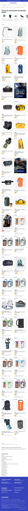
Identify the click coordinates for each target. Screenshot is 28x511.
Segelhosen (3, 460)
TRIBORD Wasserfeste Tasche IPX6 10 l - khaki (20, 40)
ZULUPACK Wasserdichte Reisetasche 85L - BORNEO (7, 271)
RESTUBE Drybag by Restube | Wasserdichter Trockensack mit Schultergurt (6, 77)
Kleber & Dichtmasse (4, 471)
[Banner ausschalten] (24, 0)
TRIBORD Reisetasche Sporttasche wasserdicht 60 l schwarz (7, 172)
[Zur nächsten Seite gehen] (17, 439)
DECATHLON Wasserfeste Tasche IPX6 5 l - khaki (7, 59)
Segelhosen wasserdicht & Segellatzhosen (7, 456)
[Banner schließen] (26, 0)
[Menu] (2, 3)
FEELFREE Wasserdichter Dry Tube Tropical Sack (19, 271)
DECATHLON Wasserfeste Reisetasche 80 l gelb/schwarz (20, 210)
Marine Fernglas (3, 474)
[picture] (7, 32)
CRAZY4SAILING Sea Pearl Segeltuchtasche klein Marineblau (7, 311)
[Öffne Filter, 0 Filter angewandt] (2, 22)
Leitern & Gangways (4, 469)
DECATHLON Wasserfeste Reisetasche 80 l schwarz (7, 97)
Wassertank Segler (3, 472)
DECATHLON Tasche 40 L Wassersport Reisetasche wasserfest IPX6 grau (7, 115)
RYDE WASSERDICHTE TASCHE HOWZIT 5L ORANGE (20, 413)
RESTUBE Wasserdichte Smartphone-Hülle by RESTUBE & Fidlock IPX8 (7, 351)
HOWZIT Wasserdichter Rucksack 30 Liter (7, 228)
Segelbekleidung (3, 458)
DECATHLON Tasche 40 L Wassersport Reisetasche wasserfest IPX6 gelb (20, 134)
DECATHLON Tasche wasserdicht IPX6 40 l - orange (20, 190)
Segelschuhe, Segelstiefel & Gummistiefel (7, 459)
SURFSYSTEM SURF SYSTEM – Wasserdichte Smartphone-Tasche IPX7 (7, 432)
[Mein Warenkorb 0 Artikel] (26, 3)
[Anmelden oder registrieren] (24, 3)
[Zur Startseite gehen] (13, 3)
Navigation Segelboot (4, 475)
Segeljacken (3, 455)
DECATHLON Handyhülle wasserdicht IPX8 (7, 40)
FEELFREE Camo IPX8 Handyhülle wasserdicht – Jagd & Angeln (19, 249)
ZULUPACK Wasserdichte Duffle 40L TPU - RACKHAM (19, 312)
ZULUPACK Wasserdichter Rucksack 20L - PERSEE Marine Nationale (7, 413)
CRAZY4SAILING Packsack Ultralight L (7, 132)
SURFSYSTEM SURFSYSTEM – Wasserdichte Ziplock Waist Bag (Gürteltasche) (6, 190)
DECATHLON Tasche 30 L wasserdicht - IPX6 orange (20, 59)
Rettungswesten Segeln (4, 473)
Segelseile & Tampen (4, 457)
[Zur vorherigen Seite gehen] (11, 439)
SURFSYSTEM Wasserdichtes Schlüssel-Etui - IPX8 (7, 151)
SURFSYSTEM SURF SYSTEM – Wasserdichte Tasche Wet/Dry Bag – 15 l (20, 330)
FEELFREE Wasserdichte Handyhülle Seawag (19, 229)
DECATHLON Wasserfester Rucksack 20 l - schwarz (19, 432)
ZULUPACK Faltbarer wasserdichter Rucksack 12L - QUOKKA (7, 210)
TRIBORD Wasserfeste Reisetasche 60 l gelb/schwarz (20, 115)
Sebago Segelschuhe (4, 470)
